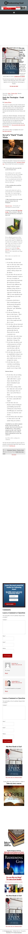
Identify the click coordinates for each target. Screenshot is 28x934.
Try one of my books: (14, 879)
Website (4, 648)
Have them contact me (7, 131)
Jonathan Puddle (15, 681)
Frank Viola (18, 452)
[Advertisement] (14, 30)
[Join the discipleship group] (14, 9)
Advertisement (14, 454)
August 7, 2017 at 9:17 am (17, 664)
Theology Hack (20, 450)
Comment (5, 619)
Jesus (22, 452)
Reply (6, 673)
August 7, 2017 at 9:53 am (17, 682)
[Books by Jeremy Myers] (14, 893)
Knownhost (8, 932)
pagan (4, 453)
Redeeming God (15, 3)
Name (4, 636)
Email (4, 642)
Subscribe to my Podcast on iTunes (14, 852)
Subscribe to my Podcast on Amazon (14, 853)
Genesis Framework (18, 932)
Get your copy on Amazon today (14, 777)
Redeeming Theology (12, 450)
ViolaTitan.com (12, 445)
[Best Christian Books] (14, 846)
